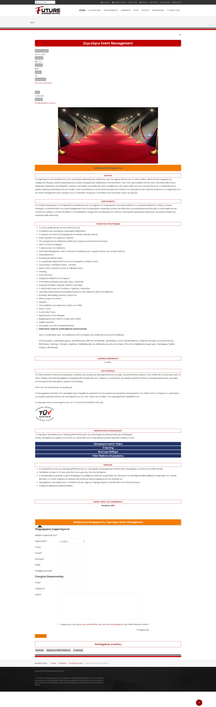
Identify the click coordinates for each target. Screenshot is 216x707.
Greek (44, 2)
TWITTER (155, 2)
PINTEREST (177, 2)
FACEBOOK (106, 2)
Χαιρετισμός (41, 541)
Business (39, 650)
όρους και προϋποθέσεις (87, 624)
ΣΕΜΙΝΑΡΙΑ (126, 10)
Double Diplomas (76, 663)
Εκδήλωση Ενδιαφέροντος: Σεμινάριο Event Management (108, 522)
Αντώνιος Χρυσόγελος (43, 83)
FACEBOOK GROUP (119, 2)
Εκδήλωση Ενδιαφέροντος (108, 167)
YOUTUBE (133, 2)
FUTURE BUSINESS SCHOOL (45, 103)
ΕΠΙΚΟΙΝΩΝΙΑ (158, 10)
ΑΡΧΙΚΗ (82, 10)
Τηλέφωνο (40, 588)
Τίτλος (38, 547)
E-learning (78, 650)
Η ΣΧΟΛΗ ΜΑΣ (94, 10)
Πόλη (38, 582)
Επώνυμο (39, 559)
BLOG (136, 10)
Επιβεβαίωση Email (43, 570)
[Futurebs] (47, 10)
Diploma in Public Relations (58, 650)
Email (37, 564)
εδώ (42, 387)
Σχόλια (38, 594)
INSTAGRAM (166, 2)
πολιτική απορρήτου (115, 624)
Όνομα (38, 553)
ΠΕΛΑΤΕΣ (145, 10)
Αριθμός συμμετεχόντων (46, 535)
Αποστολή (40, 636)
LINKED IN (144, 2)
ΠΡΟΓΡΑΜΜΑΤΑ (111, 10)
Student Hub (173, 10)
